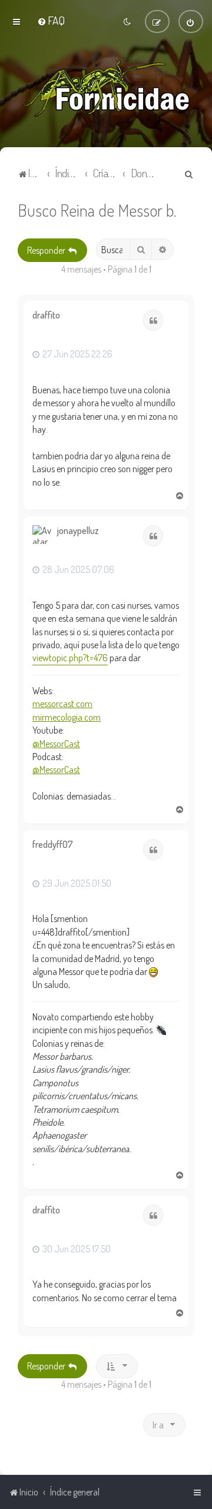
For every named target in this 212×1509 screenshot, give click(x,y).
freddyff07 (52, 844)
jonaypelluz (78, 530)
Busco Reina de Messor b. (97, 210)
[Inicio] (106, 88)
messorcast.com (62, 703)
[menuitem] (51, 20)
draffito (46, 315)
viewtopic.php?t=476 (70, 658)
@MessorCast (56, 743)
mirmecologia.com (66, 717)
